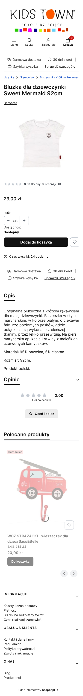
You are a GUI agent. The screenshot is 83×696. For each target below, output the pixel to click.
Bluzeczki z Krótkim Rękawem (59, 77)
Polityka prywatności (19, 649)
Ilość (7, 213)
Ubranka (8, 77)
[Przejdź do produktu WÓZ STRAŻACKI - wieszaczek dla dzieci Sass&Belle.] (41, 490)
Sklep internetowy (36, 690)
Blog (7, 673)
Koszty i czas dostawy (20, 606)
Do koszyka (20, 561)
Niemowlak (27, 77)
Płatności (10, 610)
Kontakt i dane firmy (19, 639)
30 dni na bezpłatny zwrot (24, 615)
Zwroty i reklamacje (18, 653)
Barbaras (10, 103)
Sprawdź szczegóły (59, 66)
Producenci (12, 678)
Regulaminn (12, 644)
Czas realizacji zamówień (23, 620)
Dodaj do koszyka (36, 242)
